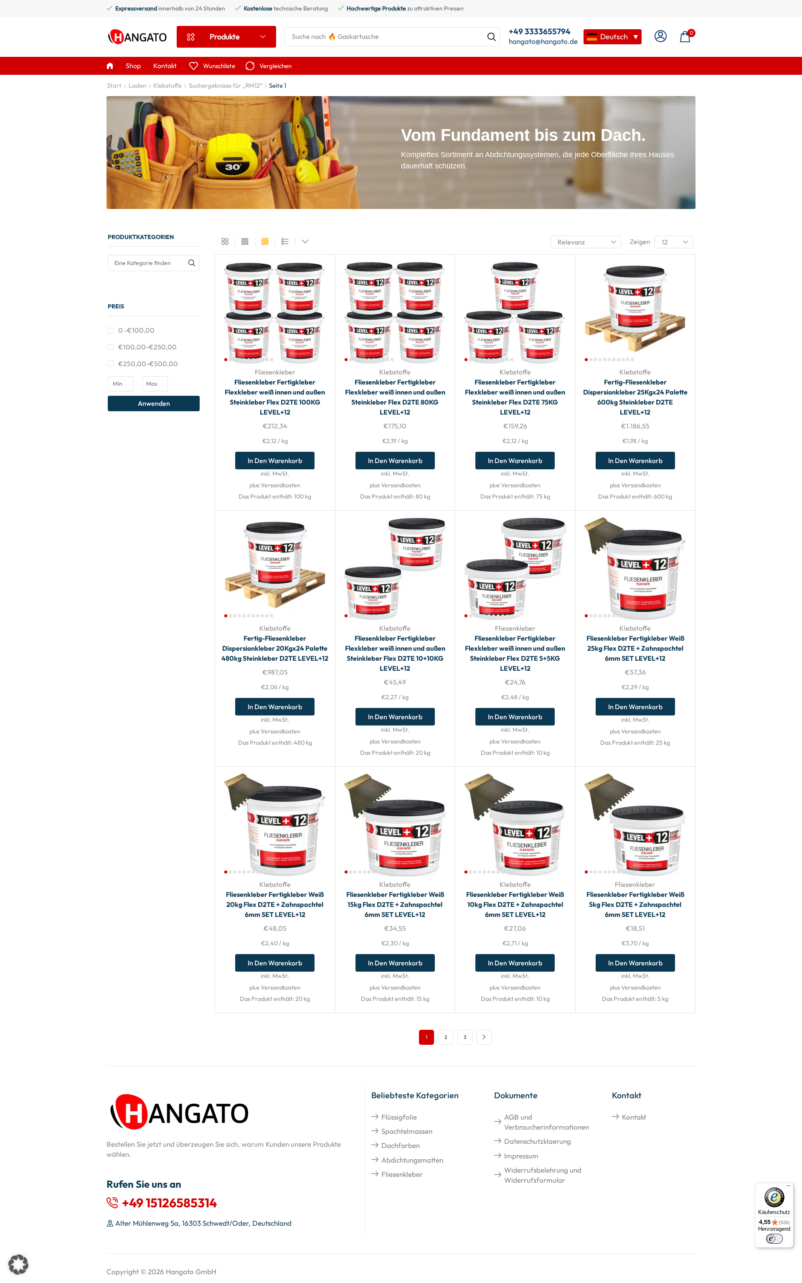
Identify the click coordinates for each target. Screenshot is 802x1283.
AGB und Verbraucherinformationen (546, 1121)
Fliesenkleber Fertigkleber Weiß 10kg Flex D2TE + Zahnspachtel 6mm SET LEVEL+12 (515, 904)
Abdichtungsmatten (412, 1160)
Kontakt (634, 1116)
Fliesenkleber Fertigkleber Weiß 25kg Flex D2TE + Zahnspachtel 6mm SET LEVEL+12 (635, 648)
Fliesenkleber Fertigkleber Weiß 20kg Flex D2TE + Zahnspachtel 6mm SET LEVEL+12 (275, 904)
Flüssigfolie (399, 1116)
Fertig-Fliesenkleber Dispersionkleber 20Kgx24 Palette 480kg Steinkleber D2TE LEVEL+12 (274, 648)
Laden (137, 85)
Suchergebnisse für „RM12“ (225, 85)
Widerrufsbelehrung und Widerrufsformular (542, 1175)
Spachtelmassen (406, 1131)
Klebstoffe (167, 85)
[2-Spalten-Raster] (225, 242)
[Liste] (285, 242)
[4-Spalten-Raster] (265, 242)
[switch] (774, 1239)
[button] (660, 37)
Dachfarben (400, 1145)
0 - (136, 330)
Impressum (521, 1155)
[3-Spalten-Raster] (245, 242)
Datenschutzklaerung (537, 1141)
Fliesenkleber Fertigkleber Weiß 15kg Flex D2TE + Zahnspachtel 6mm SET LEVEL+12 (395, 904)
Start (114, 85)
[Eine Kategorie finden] (191, 263)
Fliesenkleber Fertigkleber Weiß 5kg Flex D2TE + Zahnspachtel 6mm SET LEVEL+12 (635, 904)
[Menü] (789, 1188)
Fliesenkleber (275, 372)
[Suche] (491, 37)
